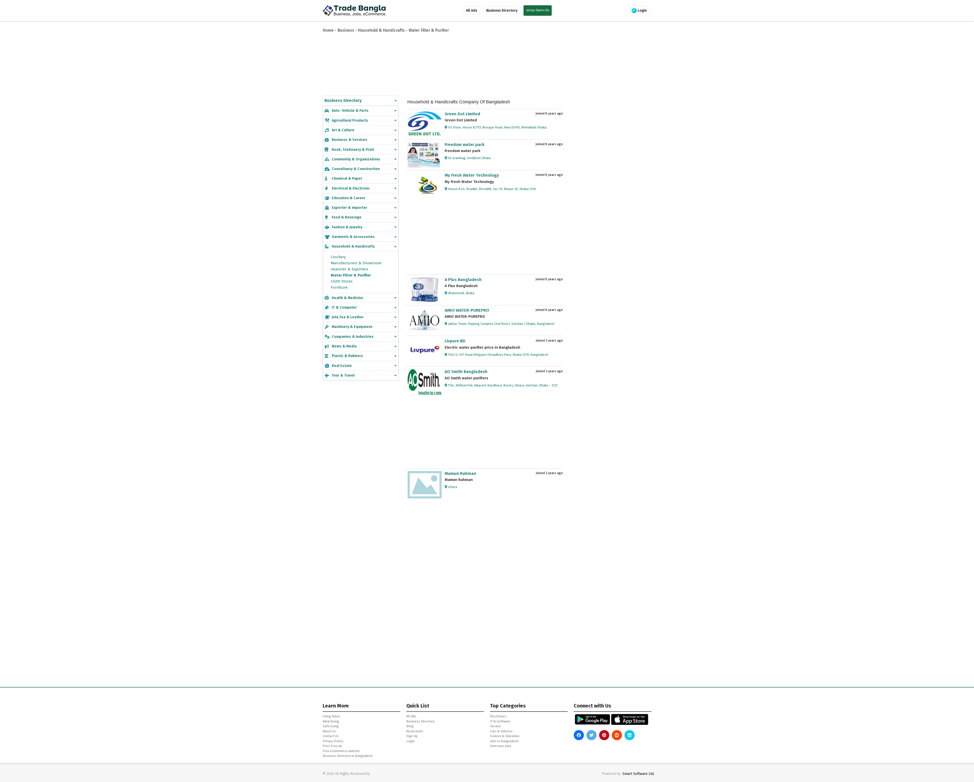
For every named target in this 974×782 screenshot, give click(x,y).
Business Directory (501, 10)
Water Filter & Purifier (351, 275)
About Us (329, 731)
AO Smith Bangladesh (466, 371)
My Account (414, 731)
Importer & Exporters (349, 269)
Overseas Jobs (500, 746)
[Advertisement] (446, 59)
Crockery (338, 257)
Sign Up (412, 736)
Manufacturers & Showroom (356, 263)
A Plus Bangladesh (463, 279)
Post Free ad (332, 746)
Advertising (331, 721)
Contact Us (331, 736)
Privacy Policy (333, 741)
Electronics (498, 716)
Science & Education (504, 736)
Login (642, 10)
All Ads (471, 10)
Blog (410, 726)
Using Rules (331, 716)
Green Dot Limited (462, 114)
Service (495, 726)
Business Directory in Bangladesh (348, 756)
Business (345, 30)
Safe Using (331, 726)
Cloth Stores (342, 281)
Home (328, 30)
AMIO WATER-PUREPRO (467, 310)
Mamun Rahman (460, 473)
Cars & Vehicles (501, 731)
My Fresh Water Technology (472, 175)
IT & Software (500, 721)
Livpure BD (455, 341)
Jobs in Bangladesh (504, 741)
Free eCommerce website (341, 751)
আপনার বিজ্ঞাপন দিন (537, 10)
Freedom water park (464, 144)
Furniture (339, 287)
